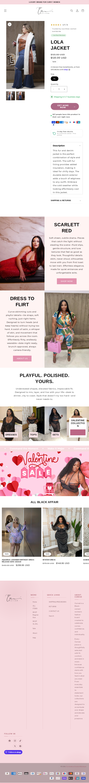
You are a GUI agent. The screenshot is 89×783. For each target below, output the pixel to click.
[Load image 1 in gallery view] (10, 95)
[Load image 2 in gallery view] (20, 95)
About (35, 633)
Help (34, 638)
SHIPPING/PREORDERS (57, 602)
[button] (5, 10)
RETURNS (52, 606)
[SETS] (55, 439)
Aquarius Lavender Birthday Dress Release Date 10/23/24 (18, 561)
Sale (34, 628)
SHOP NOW (67, 281)
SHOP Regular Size (35, 614)
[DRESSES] (11, 439)
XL (54, 79)
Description (59, 145)
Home (35, 602)
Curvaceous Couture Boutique (76, 766)
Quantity (54, 84)
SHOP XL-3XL (35, 622)
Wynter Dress (49, 560)
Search (51, 616)
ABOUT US (22, 358)
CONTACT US (54, 611)
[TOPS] (33, 439)
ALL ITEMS (35, 607)
